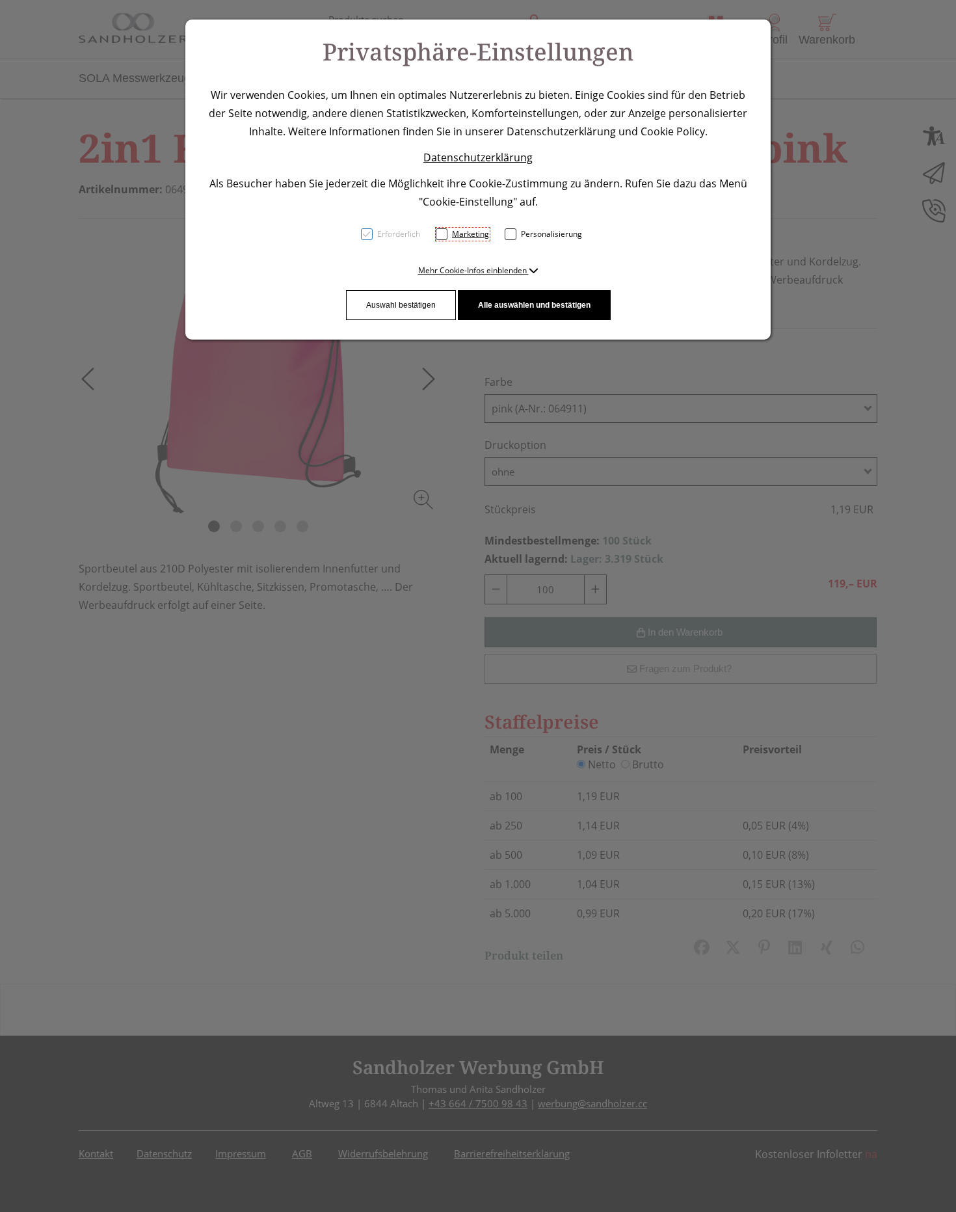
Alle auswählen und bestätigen (534, 305)
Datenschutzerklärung (478, 157)
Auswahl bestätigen (401, 305)
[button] (478, 270)
